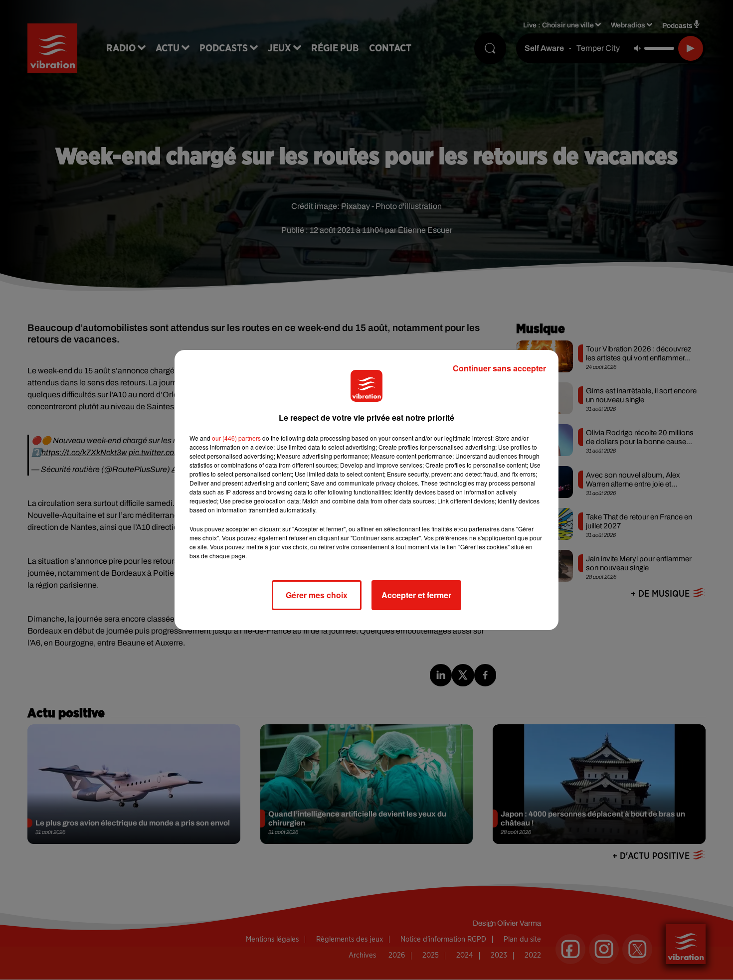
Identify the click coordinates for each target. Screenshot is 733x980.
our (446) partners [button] (236, 438)
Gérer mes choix (317, 595)
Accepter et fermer (416, 595)
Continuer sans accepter (499, 368)
